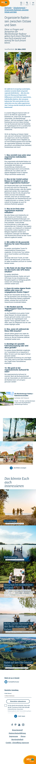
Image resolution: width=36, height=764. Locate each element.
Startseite (8, 8)
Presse (23, 736)
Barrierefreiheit (17, 739)
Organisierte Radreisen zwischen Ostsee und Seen (17, 11)
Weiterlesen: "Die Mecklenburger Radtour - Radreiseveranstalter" (18, 399)
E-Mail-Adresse (8, 693)
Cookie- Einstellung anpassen (17, 743)
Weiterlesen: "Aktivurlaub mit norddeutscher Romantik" (18, 579)
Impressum (13, 736)
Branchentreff (17, 730)
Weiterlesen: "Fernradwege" (18, 507)
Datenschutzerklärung (17, 733)
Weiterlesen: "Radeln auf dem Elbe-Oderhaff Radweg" (18, 652)
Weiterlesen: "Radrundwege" (18, 543)
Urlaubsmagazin (19, 8)
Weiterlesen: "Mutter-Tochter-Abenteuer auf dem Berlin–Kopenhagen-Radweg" (18, 616)
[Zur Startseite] (5, 3)
